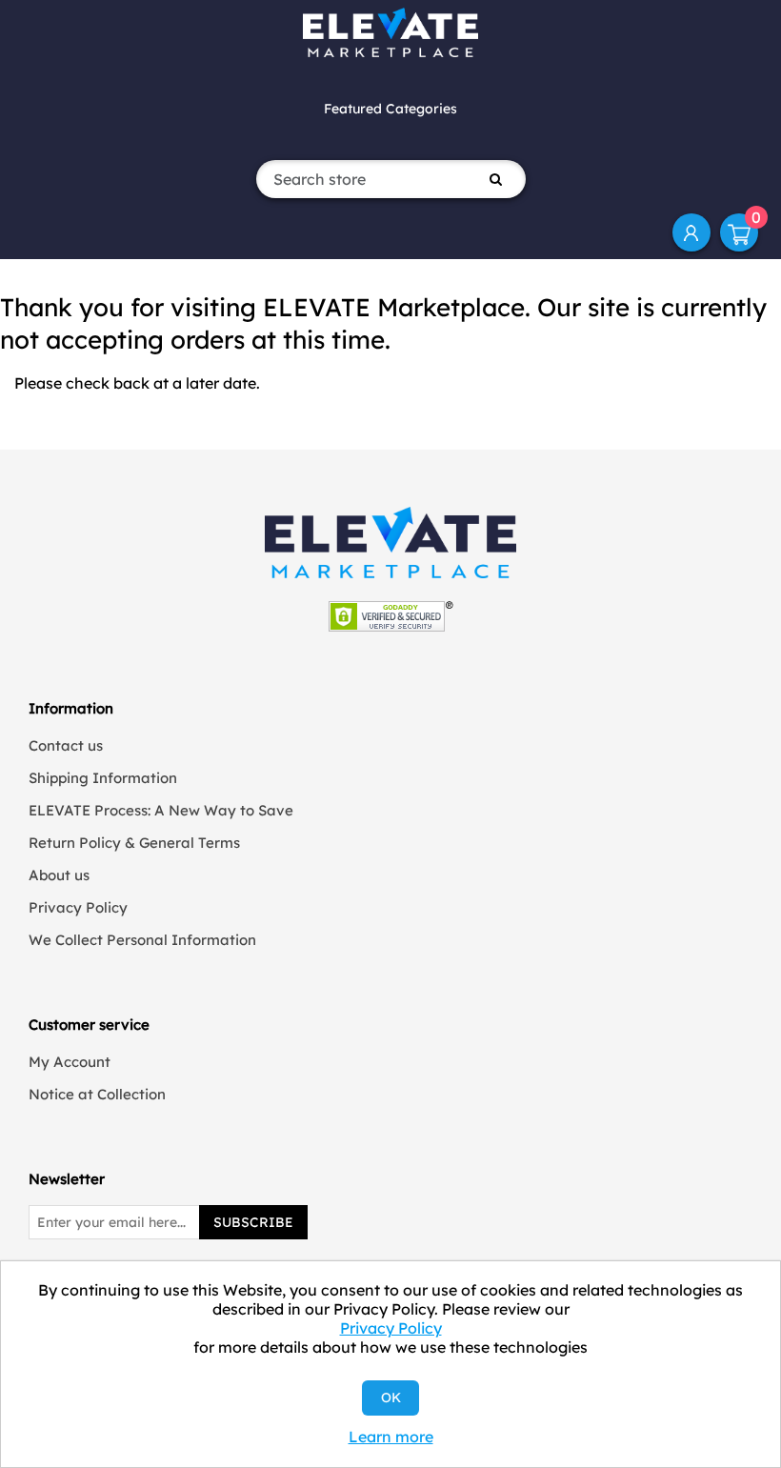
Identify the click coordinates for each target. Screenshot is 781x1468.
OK (391, 1397)
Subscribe (253, 1222)
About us (59, 875)
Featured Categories (390, 108)
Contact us (66, 745)
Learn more (391, 1436)
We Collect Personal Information (142, 940)
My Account (691, 232)
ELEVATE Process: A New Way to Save (161, 810)
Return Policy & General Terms (134, 843)
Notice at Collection (97, 1094)
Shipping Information (103, 778)
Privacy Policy (78, 907)
